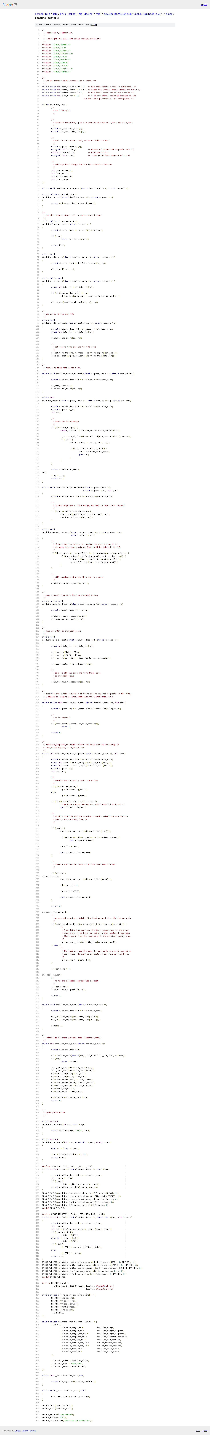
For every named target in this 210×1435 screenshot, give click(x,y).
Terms (33, 1430)
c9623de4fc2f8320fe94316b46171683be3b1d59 (132, 14)
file (93, 24)
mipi (98, 14)
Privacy (25, 1430)
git (80, 14)
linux (63, 14)
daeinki (88, 14)
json (205, 1430)
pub (47, 14)
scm (55, 14)
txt (198, 1430)
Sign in (204, 4)
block (169, 14)
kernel (39, 14)
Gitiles (17, 1430)
